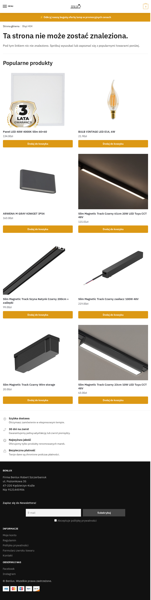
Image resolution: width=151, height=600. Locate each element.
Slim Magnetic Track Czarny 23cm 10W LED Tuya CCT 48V (112, 386)
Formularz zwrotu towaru (18, 550)
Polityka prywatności (16, 545)
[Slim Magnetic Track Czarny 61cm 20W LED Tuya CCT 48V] (113, 181)
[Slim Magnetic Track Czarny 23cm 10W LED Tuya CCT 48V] (113, 352)
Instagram (9, 574)
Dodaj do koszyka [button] (37, 143)
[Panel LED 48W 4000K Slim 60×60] (38, 99)
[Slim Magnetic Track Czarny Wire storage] (38, 352)
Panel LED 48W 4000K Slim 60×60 (25, 131)
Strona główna (11, 26)
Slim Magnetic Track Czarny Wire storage (29, 384)
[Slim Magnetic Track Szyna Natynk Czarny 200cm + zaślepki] (38, 267)
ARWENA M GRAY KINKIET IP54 (24, 213)
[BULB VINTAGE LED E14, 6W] (113, 99)
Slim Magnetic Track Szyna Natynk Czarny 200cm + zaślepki (36, 300)
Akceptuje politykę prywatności (77, 520)
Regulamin (9, 540)
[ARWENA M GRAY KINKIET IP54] (38, 181)
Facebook (9, 568)
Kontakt (8, 555)
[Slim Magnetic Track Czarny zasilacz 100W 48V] (113, 267)
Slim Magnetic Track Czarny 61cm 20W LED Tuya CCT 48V (112, 215)
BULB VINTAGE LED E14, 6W (96, 131)
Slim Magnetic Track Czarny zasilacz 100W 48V (108, 299)
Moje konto (9, 535)
